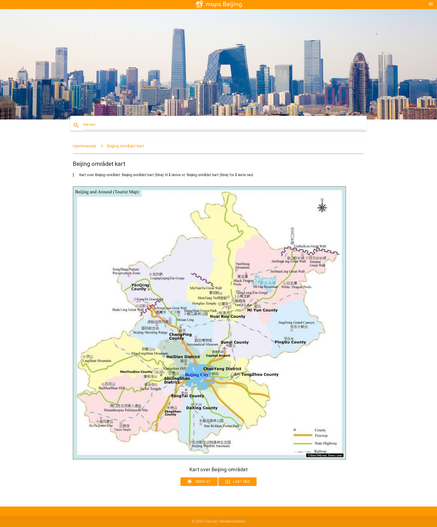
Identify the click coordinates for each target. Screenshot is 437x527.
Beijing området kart (125, 146)
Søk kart (89, 124)
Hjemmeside (84, 146)
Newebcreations (232, 521)
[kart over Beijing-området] (209, 458)
